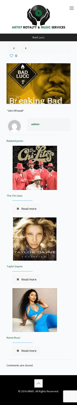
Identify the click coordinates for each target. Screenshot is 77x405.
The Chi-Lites (15, 195)
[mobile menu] (71, 8)
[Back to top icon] (38, 383)
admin (35, 124)
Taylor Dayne (15, 266)
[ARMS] (38, 16)
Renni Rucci (13, 337)
